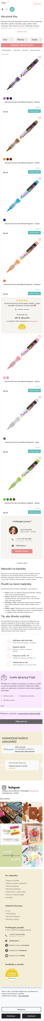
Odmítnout (11, 1016)
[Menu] (37, 4)
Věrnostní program (13, 916)
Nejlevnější (16, 50)
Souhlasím (31, 1016)
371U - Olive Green (14, 499)
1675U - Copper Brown (7, 159)
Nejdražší (25, 50)
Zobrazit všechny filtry (22, 45)
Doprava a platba (12, 880)
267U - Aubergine (11, 98)
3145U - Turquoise (7, 499)
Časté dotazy (11, 914)
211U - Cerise (7, 378)
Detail (34, 111)
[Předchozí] (2, 765)
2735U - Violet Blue (7, 98)
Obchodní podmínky (13, 889)
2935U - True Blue (4, 220)
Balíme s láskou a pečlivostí (16, 883)
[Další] (41, 765)
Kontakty (9, 897)
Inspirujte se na (18, 950)
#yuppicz (33, 791)
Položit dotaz (21, 551)
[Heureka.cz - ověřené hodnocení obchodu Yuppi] (22, 327)
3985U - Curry (11, 499)
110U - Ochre (4, 159)
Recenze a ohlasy (12, 919)
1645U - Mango (4, 281)
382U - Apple (4, 499)
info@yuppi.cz (21, 545)
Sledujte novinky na (19, 945)
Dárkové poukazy (12, 886)
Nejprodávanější (35, 50)
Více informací (23, 996)
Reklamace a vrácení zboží (16, 892)
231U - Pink (4, 378)
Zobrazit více (22, 31)
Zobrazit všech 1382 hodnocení (25, 751)
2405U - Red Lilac (4, 98)
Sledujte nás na (17, 956)
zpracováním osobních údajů (29, 714)
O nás (8, 911)
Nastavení (21, 1009)
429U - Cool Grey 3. (4, 438)
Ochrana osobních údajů (15, 895)
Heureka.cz (34, 321)
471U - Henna (11, 159)
